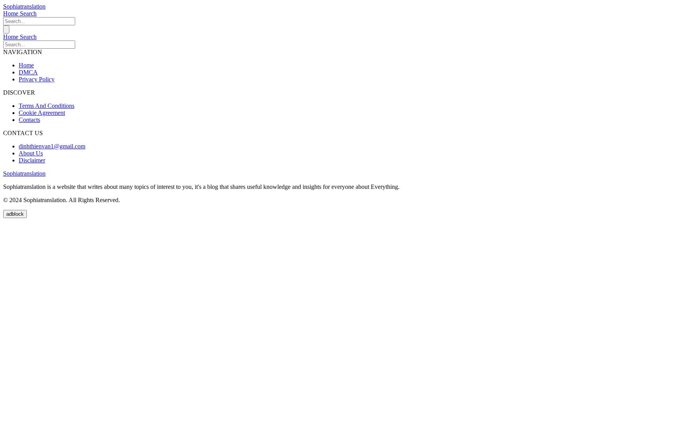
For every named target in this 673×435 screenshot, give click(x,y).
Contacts (29, 119)
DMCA (28, 72)
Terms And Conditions (46, 105)
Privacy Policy (37, 79)
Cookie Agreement (42, 112)
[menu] (6, 29)
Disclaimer (32, 160)
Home (11, 13)
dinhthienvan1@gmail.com (52, 146)
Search (28, 13)
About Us (31, 153)
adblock (15, 214)
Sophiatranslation (24, 6)
